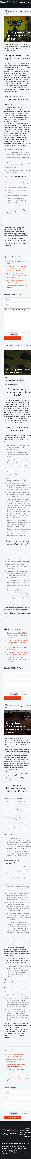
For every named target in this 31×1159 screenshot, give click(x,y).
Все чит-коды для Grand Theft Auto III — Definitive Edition (17, 653)
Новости (22, 2)
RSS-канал (27, 1128)
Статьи (21, 1132)
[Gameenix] (8, 2)
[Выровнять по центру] (16, 310)
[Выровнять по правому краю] (19, 310)
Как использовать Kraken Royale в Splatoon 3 (15, 281)
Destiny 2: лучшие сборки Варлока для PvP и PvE (15, 1055)
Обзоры (21, 1134)
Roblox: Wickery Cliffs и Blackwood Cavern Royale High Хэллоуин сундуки (17, 275)
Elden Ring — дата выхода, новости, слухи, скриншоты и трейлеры (17, 659)
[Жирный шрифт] (5, 310)
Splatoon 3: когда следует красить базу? (15, 1060)
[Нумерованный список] (25, 310)
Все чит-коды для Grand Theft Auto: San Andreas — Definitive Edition (17, 635)
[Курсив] (8, 310)
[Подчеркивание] (10, 310)
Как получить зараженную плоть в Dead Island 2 (16, 1065)
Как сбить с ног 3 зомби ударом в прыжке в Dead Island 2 (17, 1079)
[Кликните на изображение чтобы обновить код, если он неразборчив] (14, 334)
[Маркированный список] (22, 310)
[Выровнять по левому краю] (14, 310)
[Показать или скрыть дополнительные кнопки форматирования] (28, 310)
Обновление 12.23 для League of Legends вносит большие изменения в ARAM (17, 268)
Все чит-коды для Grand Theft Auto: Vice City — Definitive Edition (17, 642)
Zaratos (14, 11)
